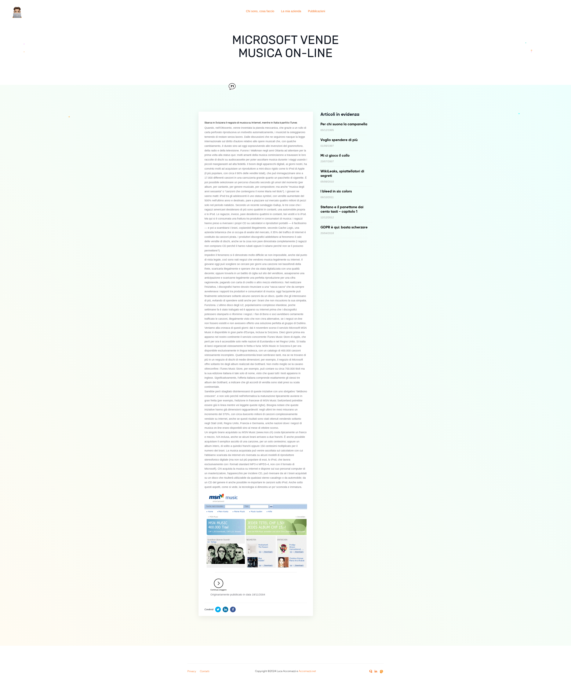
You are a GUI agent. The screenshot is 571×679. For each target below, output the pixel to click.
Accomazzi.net (307, 671)
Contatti (204, 671)
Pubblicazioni (316, 11)
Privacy (191, 671)
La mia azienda (291, 11)
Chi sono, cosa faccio (260, 11)
